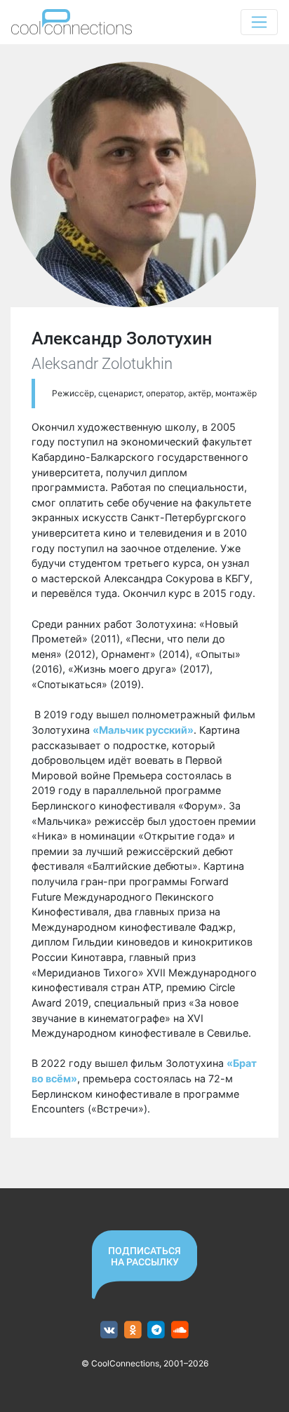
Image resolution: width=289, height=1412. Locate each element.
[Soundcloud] (180, 1330)
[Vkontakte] (109, 1330)
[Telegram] (157, 1330)
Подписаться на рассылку (144, 1256)
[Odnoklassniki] (133, 1330)
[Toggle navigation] (259, 22)
